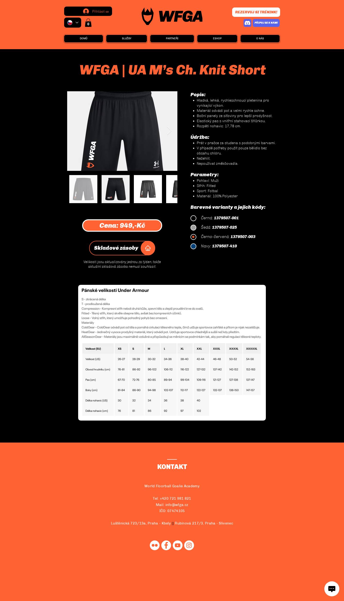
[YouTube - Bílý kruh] (178, 545)
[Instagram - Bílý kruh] (189, 545)
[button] (88, 22)
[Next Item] (169, 131)
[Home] (148, 248)
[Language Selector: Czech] (72, 23)
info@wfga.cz (176, 505)
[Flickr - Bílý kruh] (155, 545)
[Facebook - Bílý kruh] (166, 545)
